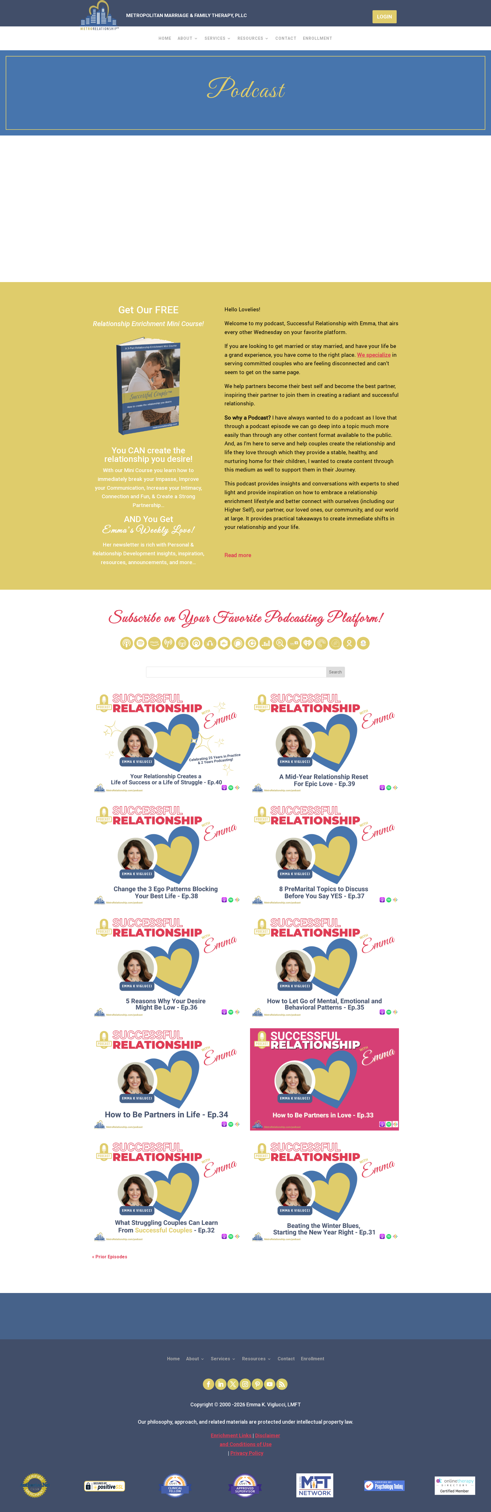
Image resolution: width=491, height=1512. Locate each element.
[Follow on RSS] (282, 1384)
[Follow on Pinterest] (257, 1384)
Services (215, 38)
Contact (286, 38)
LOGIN (384, 17)
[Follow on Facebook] (208, 1384)
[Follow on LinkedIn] (220, 1384)
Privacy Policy (246, 1453)
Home (165, 38)
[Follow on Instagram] (245, 1384)
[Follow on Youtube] (269, 1384)
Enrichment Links (232, 1435)
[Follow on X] (233, 1384)
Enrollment (317, 38)
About (185, 38)
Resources (250, 38)
